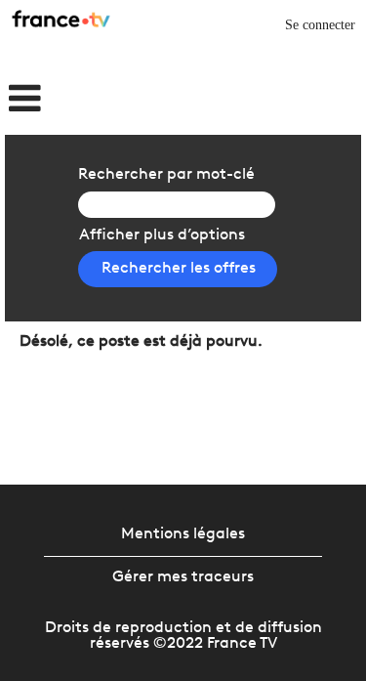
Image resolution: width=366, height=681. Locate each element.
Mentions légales (183, 534)
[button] (61, 100)
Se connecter (320, 25)
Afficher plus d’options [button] (162, 235)
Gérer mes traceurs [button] (183, 577)
